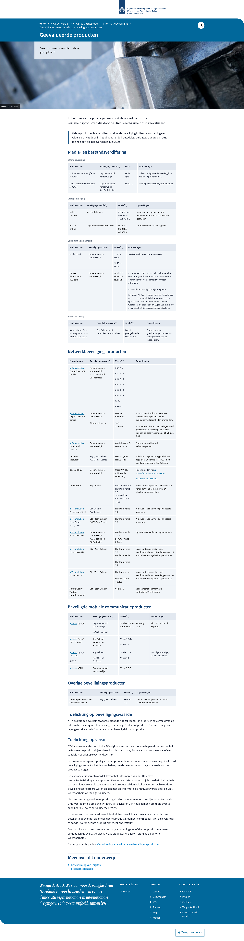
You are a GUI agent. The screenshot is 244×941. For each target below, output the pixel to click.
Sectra (74, 623)
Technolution (77, 508)
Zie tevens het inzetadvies (147, 478)
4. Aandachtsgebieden (86, 23)
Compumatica (77, 368)
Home (46, 23)
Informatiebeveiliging (115, 23)
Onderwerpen (61, 23)
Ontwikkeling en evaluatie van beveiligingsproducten (71, 27)
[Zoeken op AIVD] (201, 25)
